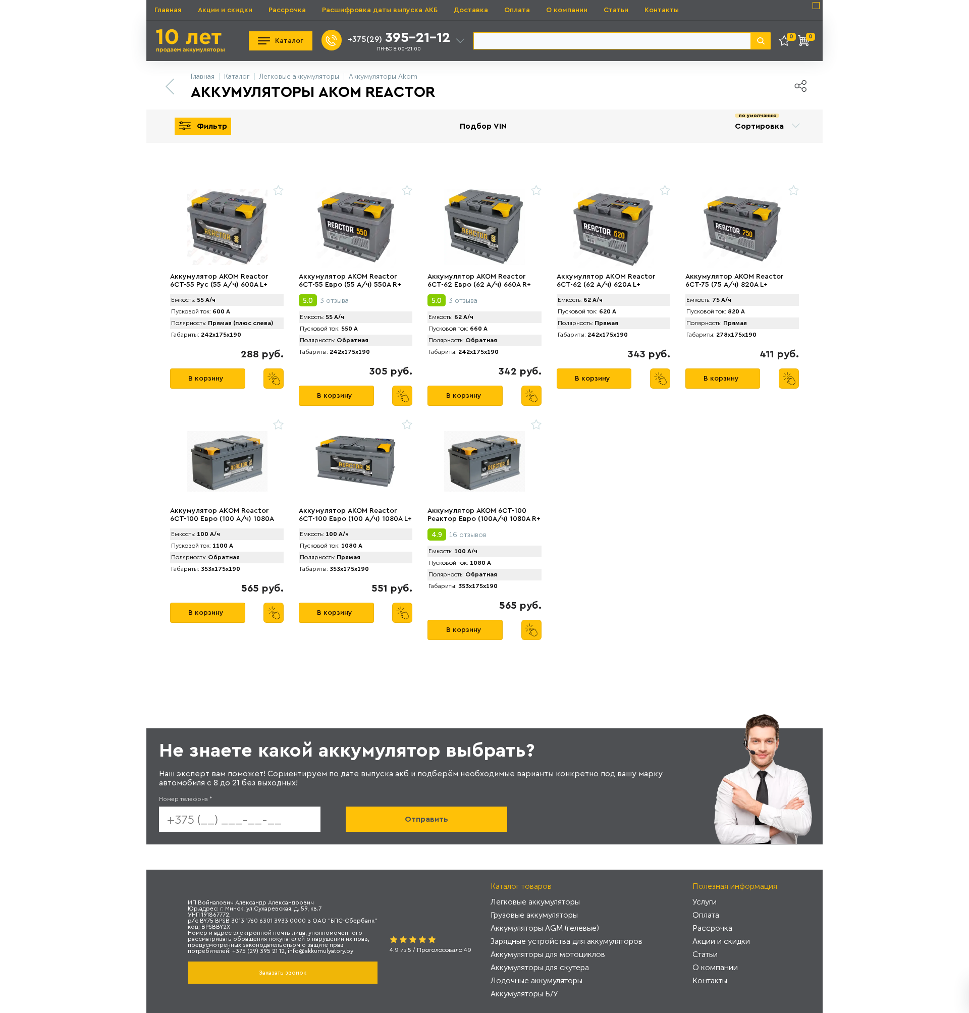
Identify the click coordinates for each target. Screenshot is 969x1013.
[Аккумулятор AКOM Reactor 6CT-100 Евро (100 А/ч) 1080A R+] (227, 461)
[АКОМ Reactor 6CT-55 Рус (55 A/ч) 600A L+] (227, 227)
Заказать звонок (282, 973)
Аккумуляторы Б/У (524, 993)
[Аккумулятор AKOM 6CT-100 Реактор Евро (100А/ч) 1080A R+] (484, 461)
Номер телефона (185, 799)
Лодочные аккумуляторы (536, 980)
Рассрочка (287, 10)
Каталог (289, 40)
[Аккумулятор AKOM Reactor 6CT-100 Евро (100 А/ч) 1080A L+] (355, 461)
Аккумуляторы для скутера (540, 967)
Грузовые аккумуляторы (534, 915)
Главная (168, 10)
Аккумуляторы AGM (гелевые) (545, 928)
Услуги (704, 902)
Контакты (661, 10)
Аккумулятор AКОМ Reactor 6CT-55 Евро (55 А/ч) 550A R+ (350, 280)
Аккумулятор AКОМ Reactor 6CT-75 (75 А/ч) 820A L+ (734, 280)
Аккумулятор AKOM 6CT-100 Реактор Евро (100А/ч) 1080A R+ (484, 514)
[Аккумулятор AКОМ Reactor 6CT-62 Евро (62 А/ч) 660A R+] (484, 227)
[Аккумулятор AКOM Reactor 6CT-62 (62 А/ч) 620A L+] (613, 227)
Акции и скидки (225, 10)
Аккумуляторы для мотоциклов (548, 954)
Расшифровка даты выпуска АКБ (380, 10)
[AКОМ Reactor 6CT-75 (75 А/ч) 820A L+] (742, 227)
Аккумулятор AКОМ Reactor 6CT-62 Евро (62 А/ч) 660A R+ (479, 280)
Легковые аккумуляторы (535, 902)
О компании (566, 10)
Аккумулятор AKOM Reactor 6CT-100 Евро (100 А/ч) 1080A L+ (355, 514)
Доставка (471, 10)
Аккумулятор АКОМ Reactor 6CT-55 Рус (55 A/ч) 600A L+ (219, 280)
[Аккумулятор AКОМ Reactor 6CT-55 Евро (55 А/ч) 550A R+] (355, 227)
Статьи (616, 10)
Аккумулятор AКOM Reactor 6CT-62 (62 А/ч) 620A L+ (606, 280)
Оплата (517, 10)
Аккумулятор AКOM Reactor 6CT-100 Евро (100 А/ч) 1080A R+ (222, 518)
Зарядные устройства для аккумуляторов (566, 941)
